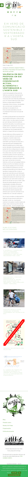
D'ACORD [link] (14, 472)
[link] (2, 5)
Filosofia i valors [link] (7, 422)
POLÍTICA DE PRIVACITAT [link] (14, 475)
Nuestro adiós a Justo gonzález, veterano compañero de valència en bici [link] (13, 311)
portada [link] (11, 71)
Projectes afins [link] (7, 428)
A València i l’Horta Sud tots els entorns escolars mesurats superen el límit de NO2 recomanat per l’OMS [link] (12, 253)
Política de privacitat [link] (8, 431)
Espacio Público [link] (19, 67)
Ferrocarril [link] (18, 69)
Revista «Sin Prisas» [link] (8, 425)
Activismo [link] (11, 67)
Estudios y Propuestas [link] (9, 69)
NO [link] (19, 472)
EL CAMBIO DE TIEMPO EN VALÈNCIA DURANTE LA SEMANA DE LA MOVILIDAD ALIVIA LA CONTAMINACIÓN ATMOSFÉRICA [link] (12, 372)
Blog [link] (4, 419)
